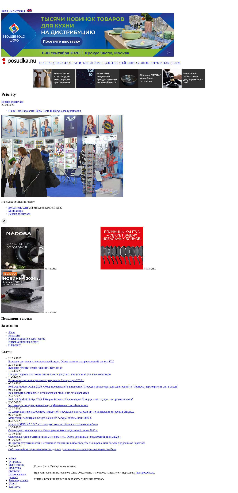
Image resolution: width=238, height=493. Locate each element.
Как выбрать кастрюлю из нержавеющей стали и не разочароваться (48, 392)
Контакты (14, 335)
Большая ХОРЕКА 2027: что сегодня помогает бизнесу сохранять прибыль (53, 424)
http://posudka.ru (145, 472)
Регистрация (17, 10)
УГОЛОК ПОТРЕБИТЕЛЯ (153, 62)
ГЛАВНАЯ (46, 62)
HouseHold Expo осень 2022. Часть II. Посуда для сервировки (44, 110)
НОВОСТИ (61, 62)
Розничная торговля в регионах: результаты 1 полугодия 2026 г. (46, 380)
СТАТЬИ (75, 62)
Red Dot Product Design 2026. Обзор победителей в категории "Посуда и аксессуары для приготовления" (70, 399)
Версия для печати (12, 101)
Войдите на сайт (18, 207)
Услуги (13, 483)
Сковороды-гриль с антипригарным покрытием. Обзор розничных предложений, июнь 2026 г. (64, 436)
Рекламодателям (18, 480)
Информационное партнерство (26, 338)
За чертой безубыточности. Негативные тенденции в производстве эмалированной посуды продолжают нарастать (76, 442)
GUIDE (176, 62)
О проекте (15, 461)
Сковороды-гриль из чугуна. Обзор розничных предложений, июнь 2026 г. (53, 430)
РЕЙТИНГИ (128, 62)
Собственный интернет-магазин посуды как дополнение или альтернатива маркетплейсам (62, 449)
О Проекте (14, 344)
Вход (5, 10)
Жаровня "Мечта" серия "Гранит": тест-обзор (35, 367)
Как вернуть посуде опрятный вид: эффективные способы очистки (48, 405)
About (11, 332)
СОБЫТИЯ (112, 62)
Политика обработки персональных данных (17, 472)
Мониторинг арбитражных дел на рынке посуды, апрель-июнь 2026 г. (50, 417)
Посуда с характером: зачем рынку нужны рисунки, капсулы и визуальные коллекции (59, 374)
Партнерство (16, 464)
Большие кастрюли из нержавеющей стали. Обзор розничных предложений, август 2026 (61, 361)
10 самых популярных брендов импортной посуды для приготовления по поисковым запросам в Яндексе (71, 411)
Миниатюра (15, 210)
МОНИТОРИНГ (93, 62)
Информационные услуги (23, 341)
